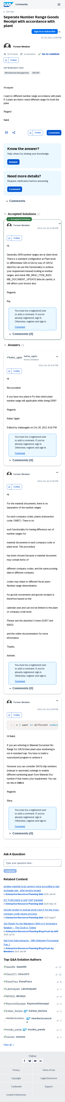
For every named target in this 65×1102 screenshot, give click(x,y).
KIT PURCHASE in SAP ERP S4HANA (23, 900)
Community (21, 4)
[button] (6, 60)
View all (8, 1045)
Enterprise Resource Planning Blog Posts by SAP (32, 931)
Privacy (16, 1070)
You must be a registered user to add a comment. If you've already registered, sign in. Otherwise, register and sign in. (30, 316)
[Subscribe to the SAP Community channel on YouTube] (35, 1061)
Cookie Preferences (16, 1095)
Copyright (16, 1078)
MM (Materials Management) (17, 73)
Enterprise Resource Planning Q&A (24, 894)
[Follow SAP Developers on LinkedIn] (40, 1061)
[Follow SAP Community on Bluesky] (30, 1061)
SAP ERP (35, 73)
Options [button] (59, 32)
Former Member (21, 46)
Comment (54, 132)
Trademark (16, 1086)
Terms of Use (48, 1070)
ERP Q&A (10, 12)
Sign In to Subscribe (44, 31)
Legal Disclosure (49, 1078)
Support (49, 1086)
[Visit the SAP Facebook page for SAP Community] (24, 1061)
